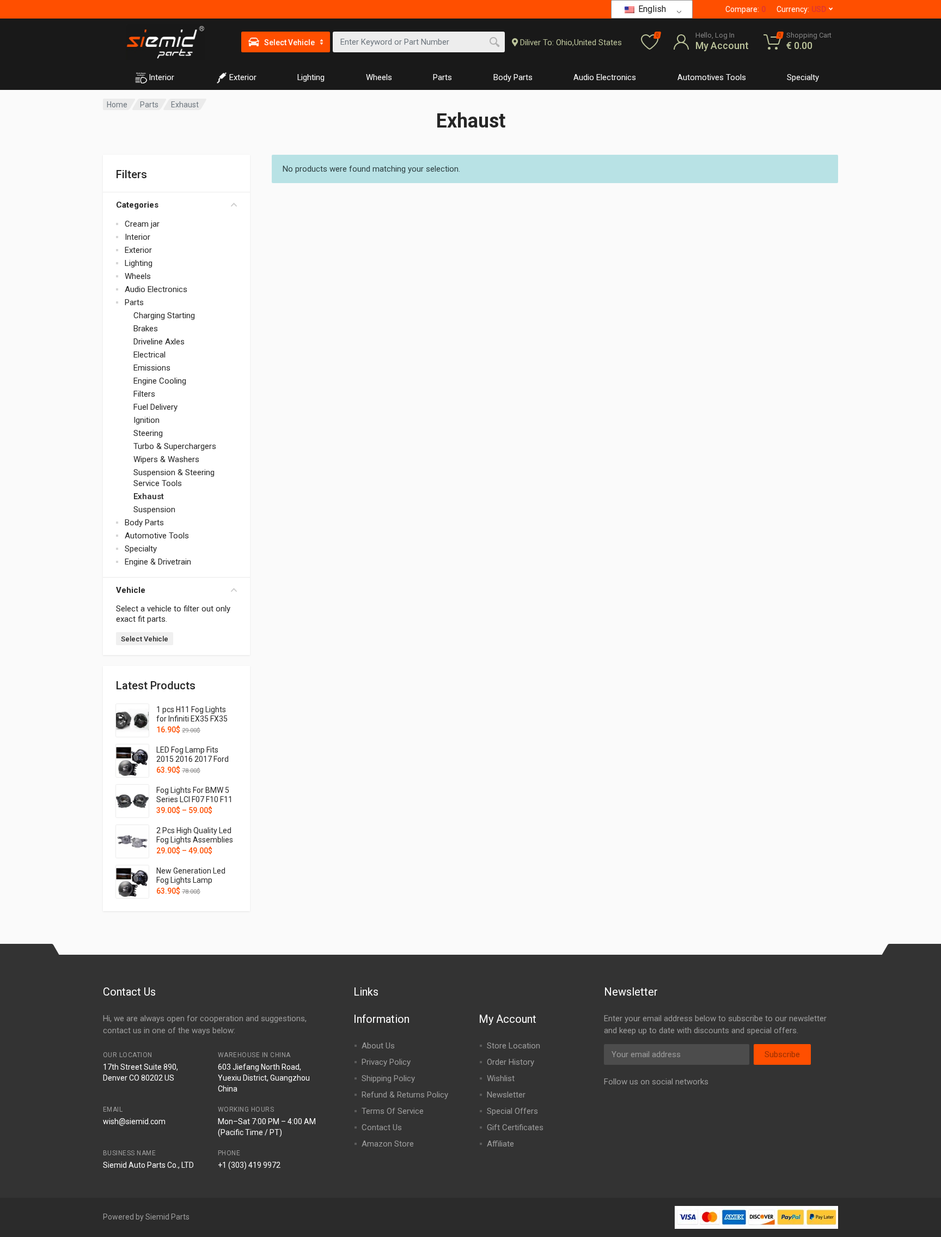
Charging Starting (164, 315)
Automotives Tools (711, 77)
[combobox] (419, 42)
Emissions (151, 368)
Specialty (803, 77)
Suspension (154, 509)
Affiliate (500, 1144)
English (651, 9)
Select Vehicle (144, 639)
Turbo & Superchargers (174, 446)
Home (117, 104)
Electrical (149, 355)
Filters (144, 394)
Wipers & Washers (166, 459)
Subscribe (782, 1054)
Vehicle (130, 590)
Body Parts (513, 77)
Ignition (146, 420)
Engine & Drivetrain (158, 562)
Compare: (745, 9)
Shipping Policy (388, 1078)
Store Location (513, 1046)
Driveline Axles (159, 342)
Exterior (242, 77)
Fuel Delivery (155, 407)
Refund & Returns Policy (405, 1095)
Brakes (145, 328)
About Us (378, 1046)
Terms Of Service (393, 1111)
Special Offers (512, 1111)
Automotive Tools (157, 536)
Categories (137, 205)
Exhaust (148, 496)
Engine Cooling (159, 381)
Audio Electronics (604, 77)
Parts (442, 77)
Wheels (379, 77)
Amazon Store (388, 1144)
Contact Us (382, 1127)
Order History (510, 1062)
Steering (148, 433)
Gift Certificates (515, 1127)
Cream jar (142, 224)
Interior (161, 77)
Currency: (801, 9)
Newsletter (506, 1095)
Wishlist (501, 1078)
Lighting (311, 77)
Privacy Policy (386, 1062)
